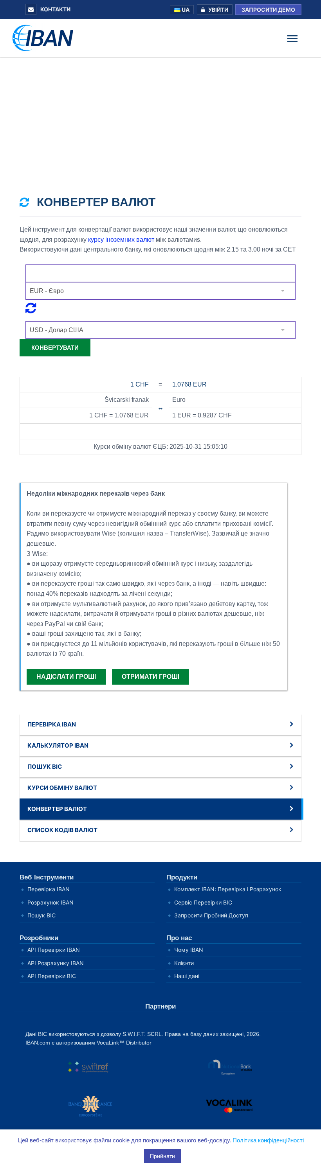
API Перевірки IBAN (53, 949)
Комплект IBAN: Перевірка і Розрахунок (227, 889)
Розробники (39, 938)
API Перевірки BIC (51, 976)
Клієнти (184, 963)
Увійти (218, 9)
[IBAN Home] (45, 37)
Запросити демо (268, 9)
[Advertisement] (160, 115)
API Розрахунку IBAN (55, 963)
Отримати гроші (150, 676)
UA (184, 9)
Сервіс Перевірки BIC (203, 902)
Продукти (181, 877)
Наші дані (186, 976)
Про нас (179, 938)
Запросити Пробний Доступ (211, 915)
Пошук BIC (41, 915)
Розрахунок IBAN (50, 902)
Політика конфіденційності (268, 1140)
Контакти (54, 9)
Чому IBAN (188, 949)
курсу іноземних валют (121, 239)
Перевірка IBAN (48, 889)
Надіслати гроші (66, 676)
